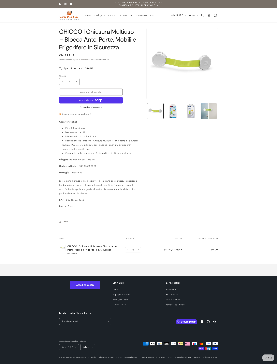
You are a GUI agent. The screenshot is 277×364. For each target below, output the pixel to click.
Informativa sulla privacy (129, 357)
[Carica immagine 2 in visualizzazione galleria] (173, 111)
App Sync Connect (121, 294)
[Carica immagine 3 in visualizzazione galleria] (191, 111)
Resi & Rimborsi (173, 299)
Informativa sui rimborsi (108, 357)
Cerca (115, 289)
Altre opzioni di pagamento (91, 107)
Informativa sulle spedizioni (180, 357)
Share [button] (65, 221)
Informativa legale (210, 357)
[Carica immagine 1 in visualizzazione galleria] (155, 111)
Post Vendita (172, 294)
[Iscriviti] (108, 321)
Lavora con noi (120, 304)
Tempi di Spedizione (175, 304)
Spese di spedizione (81, 59)
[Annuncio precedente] (108, 4)
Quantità (62, 75)
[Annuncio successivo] (169, 4)
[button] (99, 15)
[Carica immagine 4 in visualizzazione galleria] (209, 111)
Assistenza (171, 289)
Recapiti (197, 357)
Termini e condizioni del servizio (154, 357)
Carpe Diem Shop (73, 357)
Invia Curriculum (120, 299)
